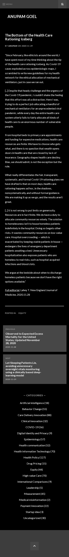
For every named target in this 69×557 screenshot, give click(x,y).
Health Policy (31, 457)
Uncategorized (32, 517)
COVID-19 (32, 427)
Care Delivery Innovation (32, 415)
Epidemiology (32, 439)
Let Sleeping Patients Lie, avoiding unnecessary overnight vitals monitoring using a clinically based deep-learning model (23, 369)
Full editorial (12, 290)
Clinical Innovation (32, 421)
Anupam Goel (22, 16)
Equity (22, 313)
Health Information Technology (32, 451)
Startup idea (33, 511)
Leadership (32, 487)
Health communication (32, 445)
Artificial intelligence (32, 402)
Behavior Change (32, 409)
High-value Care (32, 475)
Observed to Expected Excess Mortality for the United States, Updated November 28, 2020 (24, 338)
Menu (9, 4)
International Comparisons (32, 481)
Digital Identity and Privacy (32, 433)
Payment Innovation (31, 505)
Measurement (32, 493)
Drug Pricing (34, 463)
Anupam (12, 46)
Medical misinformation (33, 499)
